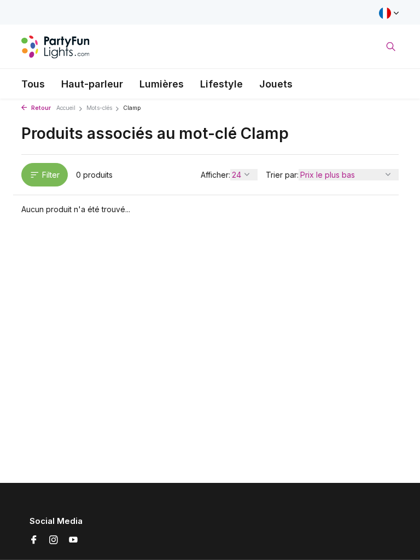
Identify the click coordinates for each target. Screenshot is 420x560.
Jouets (276, 84)
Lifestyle (221, 84)
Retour (40, 108)
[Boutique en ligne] (55, 46)
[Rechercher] (391, 46)
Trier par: (282, 174)
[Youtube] (73, 540)
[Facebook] (34, 540)
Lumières (161, 84)
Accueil (65, 108)
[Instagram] (53, 540)
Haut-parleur (92, 84)
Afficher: (215, 174)
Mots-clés (99, 108)
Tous (33, 84)
